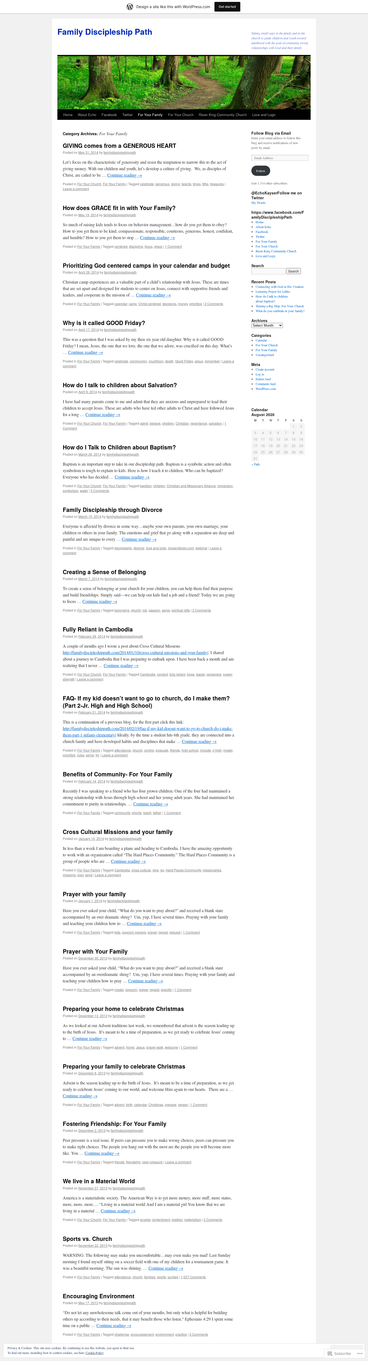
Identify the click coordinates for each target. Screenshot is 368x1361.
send (88, 875)
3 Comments (100, 490)
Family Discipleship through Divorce (112, 509)
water (84, 490)
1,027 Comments (193, 1277)
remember (212, 361)
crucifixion (156, 361)
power (227, 674)
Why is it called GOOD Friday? (104, 323)
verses (183, 1104)
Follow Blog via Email (271, 133)
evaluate (162, 750)
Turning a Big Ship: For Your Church (280, 306)
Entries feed (263, 379)
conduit (162, 674)
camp (133, 303)
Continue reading (124, 175)
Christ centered (149, 303)
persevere (214, 674)
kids (117, 932)
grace (158, 246)
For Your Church (180, 114)
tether (157, 812)
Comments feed (266, 384)
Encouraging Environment (98, 1296)
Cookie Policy (95, 1352)
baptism (146, 485)
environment (164, 1334)
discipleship (123, 548)
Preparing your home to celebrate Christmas (123, 1008)
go (162, 870)
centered (120, 246)
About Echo (87, 114)
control (149, 750)
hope (191, 674)
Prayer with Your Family (95, 951)
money (183, 303)
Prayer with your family (94, 894)
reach (147, 812)
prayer (152, 932)
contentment (161, 1219)
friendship (133, 1162)
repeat (163, 932)
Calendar (261, 340)
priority (136, 812)
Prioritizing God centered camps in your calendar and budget (146, 265)
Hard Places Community (183, 870)
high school (190, 750)
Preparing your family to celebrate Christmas (124, 1066)
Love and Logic (264, 114)
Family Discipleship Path (104, 31)
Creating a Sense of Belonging (104, 572)
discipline (136, 246)
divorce (139, 548)
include (205, 750)
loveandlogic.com (181, 548)
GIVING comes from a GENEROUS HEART (119, 145)
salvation (215, 423)
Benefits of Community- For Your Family (117, 774)
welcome (171, 1047)
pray (80, 875)
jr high (217, 750)
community (122, 812)
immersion (225, 485)
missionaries (212, 870)
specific (166, 989)
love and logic (156, 548)
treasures (217, 184)
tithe (205, 184)
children (168, 423)
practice (181, 1334)
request (174, 932)
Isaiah (200, 674)
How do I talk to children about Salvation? (120, 385)
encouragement (142, 1334)
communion (138, 361)
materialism (192, 1219)
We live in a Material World (99, 1181)
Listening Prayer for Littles (273, 291)
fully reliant (177, 674)
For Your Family (150, 114)
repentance (198, 423)
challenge (121, 1334)
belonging (121, 610)
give (155, 870)
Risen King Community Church (223, 114)
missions (69, 875)
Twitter (127, 114)
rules (80, 755)
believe (155, 423)
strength (69, 679)
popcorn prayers (134, 932)
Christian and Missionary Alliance (191, 485)
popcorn (131, 989)
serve (166, 610)
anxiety (145, 1219)
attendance (122, 750)
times (197, 184)
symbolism (70, 490)
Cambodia (147, 674)
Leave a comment (76, 188)
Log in (260, 374)
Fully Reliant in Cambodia (98, 629)
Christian (182, 423)
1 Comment (173, 246)
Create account (265, 369)
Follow (260, 171)
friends (175, 750)
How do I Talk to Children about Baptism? (119, 447)
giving (175, 184)
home (130, 1047)
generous (162, 184)
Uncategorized (265, 355)
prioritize (195, 303)
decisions (169, 303)
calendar (120, 303)
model (227, 750)
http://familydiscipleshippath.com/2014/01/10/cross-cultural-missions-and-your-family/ (135, 652)
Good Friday (184, 361)
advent (119, 1047)
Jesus (199, 361)
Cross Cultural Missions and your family (118, 832)
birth (129, 1104)
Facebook (109, 114)
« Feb (255, 464)
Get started (227, 7)
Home (67, 114)
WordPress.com (266, 388)
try (97, 755)
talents (186, 184)
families (149, 1277)
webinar (201, 548)
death (169, 361)
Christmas (155, 1104)
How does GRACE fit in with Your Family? (119, 208)
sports (161, 1277)
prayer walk (154, 1047)
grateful (177, 1219)
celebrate (147, 184)
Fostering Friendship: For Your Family (114, 1123)
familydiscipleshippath (119, 152)
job (145, 610)
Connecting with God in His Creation (280, 286)
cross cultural (141, 870)
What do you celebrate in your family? (280, 311)
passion (154, 610)
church (136, 610)
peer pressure (152, 1162)
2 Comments (213, 303)
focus (148, 246)
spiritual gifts (181, 610)
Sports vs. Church (87, 1238)
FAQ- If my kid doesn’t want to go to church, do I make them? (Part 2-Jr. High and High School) (146, 701)
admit (144, 423)
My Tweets (258, 202)
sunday (173, 1277)
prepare (170, 1104)
